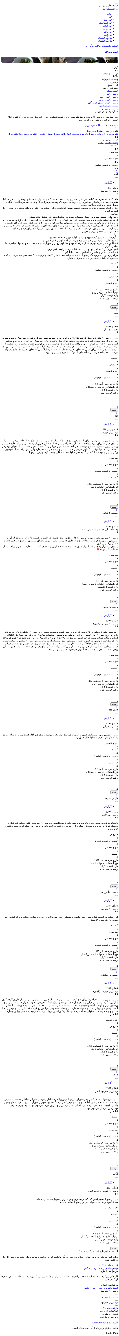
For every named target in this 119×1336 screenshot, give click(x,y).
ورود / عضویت (110, 8)
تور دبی (108, 34)
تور (110, 17)
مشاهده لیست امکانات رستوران (101, 125)
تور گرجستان (105, 37)
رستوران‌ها (112, 93)
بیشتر (114, 307)
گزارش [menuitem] (108, 182)
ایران (115, 85)
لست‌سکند (111, 52)
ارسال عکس (90, 1268)
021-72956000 (99, 1322)
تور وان (108, 31)
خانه (109, 14)
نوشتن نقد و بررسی (108, 142)
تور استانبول (105, 22)
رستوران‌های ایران (108, 99)
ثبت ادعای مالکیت (108, 1265)
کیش (109, 85)
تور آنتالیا (107, 25)
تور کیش (107, 19)
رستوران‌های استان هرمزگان (103, 102)
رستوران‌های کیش (108, 105)
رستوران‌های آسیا (109, 96)
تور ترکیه (107, 28)
